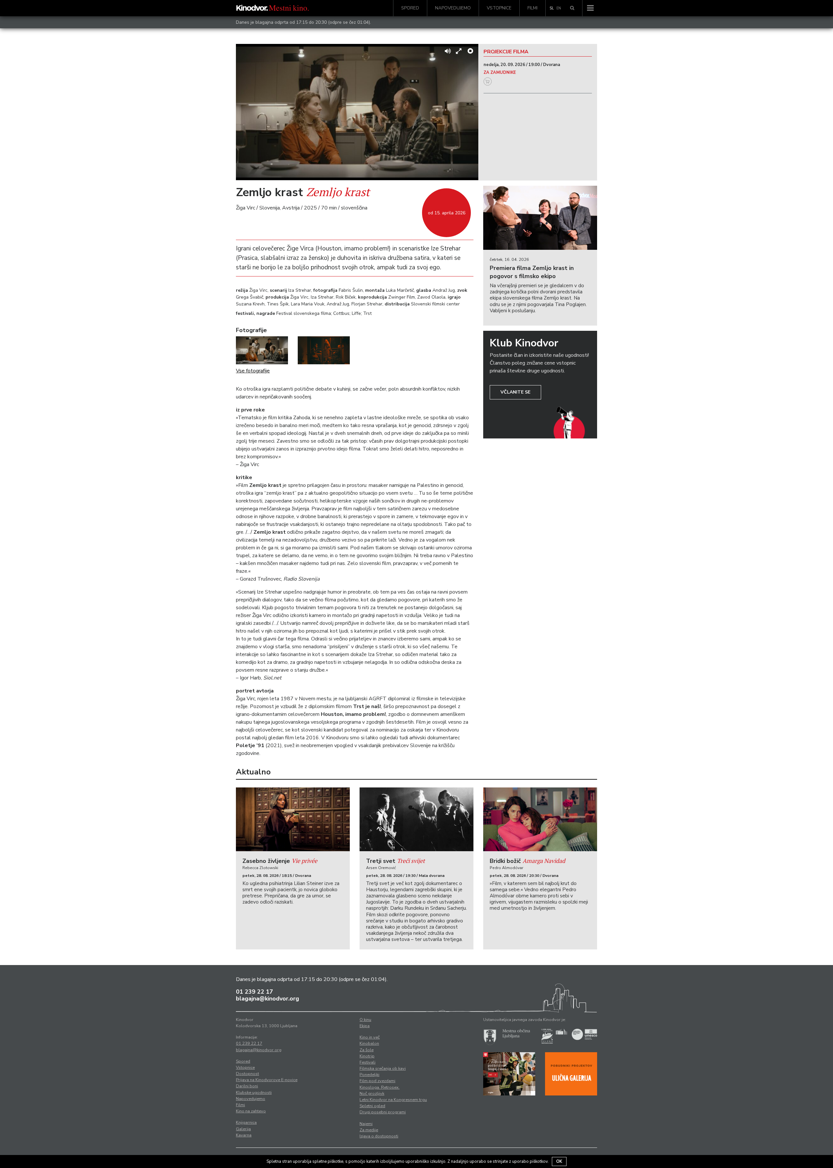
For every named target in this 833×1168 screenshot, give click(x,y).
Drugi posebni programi (383, 1112)
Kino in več (370, 1037)
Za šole (367, 1050)
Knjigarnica (246, 1122)
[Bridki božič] (540, 819)
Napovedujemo (453, 8)
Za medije (369, 1130)
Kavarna (244, 1135)
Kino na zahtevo (251, 1111)
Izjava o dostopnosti (379, 1136)
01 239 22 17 (254, 992)
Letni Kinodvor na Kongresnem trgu (393, 1100)
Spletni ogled (372, 1106)
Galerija (243, 1129)
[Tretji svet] (416, 819)
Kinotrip (367, 1056)
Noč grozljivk (372, 1093)
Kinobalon (369, 1043)
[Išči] (572, 8)
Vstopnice (499, 8)
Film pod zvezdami (377, 1081)
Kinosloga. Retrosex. (380, 1087)
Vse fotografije (253, 370)
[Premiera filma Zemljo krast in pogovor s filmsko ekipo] (540, 218)
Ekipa (365, 1026)
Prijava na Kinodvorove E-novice (266, 1080)
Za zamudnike (500, 72)
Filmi (532, 8)
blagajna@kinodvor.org (267, 998)
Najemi (366, 1124)
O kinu (365, 1020)
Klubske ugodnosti (254, 1092)
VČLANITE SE (515, 392)
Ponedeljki (369, 1075)
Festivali (368, 1062)
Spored (410, 8)
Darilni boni (247, 1086)
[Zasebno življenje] (293, 819)
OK (559, 1161)
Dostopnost (247, 1074)
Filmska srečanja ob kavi (383, 1068)
